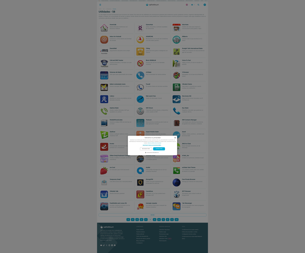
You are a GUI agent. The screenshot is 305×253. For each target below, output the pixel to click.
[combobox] (175, 137)
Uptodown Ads (163, 236)
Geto (202, 0)
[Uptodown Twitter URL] (107, 245)
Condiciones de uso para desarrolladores (192, 236)
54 (132, 219)
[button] (152, 145)
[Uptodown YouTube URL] (101, 245)
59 (154, 219)
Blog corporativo (140, 240)
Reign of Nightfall (171, 0)
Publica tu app (162, 232)
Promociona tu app (163, 234)
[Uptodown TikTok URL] (104, 245)
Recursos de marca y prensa (143, 238)
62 (167, 219)
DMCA (183, 238)
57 (145, 219)
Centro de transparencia (142, 236)
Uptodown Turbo (165, 238)
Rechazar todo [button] (146, 148)
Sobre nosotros (140, 229)
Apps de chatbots (189, 0)
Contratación (139, 243)
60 (159, 219)
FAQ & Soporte (162, 240)
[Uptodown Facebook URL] (115, 245)
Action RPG (207, 0)
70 (172, 219)
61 (163, 219)
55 (137, 219)
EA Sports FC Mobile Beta (115, 0)
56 (141, 219)
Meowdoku (197, 0)
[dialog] (152, 145)
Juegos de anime (125, 0)
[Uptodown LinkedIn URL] (112, 245)
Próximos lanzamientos (161, 0)
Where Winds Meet (151, 0)
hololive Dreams (142, 0)
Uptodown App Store (164, 229)
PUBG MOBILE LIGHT (133, 0)
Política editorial (140, 234)
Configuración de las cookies (189, 234)
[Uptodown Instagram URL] (109, 245)
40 (128, 219)
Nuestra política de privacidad (154, 143)
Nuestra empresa (140, 232)
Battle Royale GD (180, 0)
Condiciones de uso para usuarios (190, 229)
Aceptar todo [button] (159, 148)
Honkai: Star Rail (105, 0)
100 (176, 219)
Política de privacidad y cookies (189, 232)
